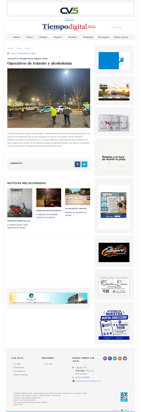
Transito (27, 48)
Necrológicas (19, 371)
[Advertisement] (48, 263)
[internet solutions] (120, 410)
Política (19, 48)
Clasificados (19, 367)
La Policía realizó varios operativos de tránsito (17, 226)
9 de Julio (69, 19)
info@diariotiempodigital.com (88, 381)
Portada (11, 48)
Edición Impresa (21, 375)
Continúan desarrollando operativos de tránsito (47, 216)
